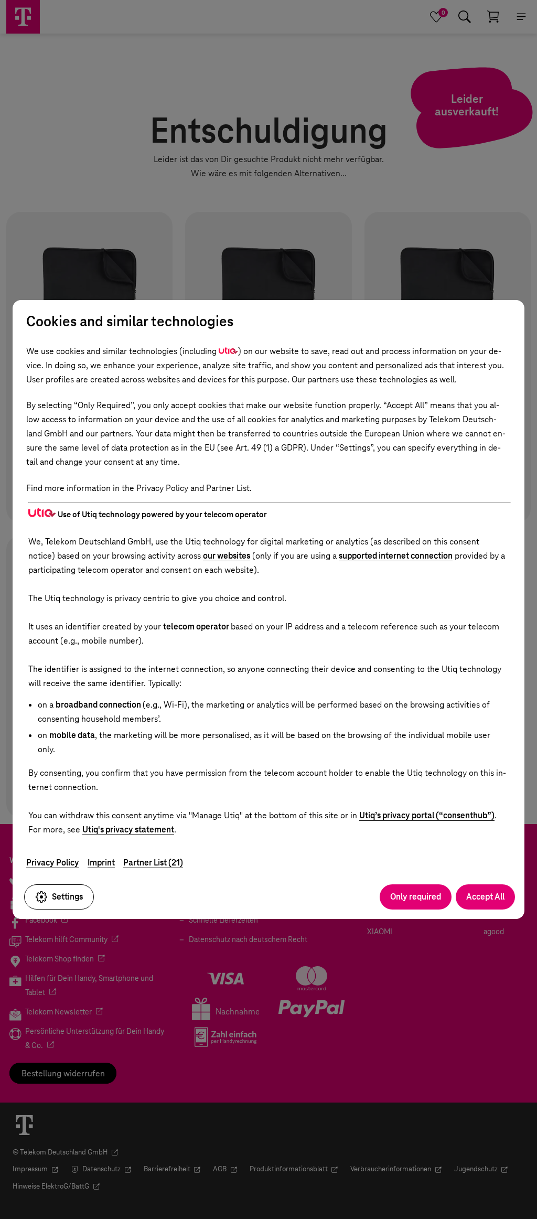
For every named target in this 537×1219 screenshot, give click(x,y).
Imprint (101, 862)
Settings (67, 896)
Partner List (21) (153, 862)
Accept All (485, 896)
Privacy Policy (52, 862)
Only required (415, 896)
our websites (226, 555)
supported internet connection (396, 555)
